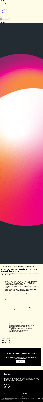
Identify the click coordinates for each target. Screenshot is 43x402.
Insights (5, 7)
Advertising (6, 3)
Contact (3, 14)
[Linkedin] (5, 387)
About (3, 10)
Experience (6, 6)
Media (5, 8)
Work (3, 11)
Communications (7, 4)
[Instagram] (9, 387)
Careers (3, 13)
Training (5, 9)
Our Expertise (4, 2)
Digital (5, 5)
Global (3, 22)
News (3, 12)
